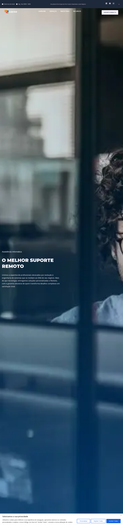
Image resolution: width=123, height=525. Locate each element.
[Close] (121, 515)
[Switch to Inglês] (119, 4)
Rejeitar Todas (98, 521)
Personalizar (83, 521)
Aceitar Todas (113, 521)
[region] (61, 519)
